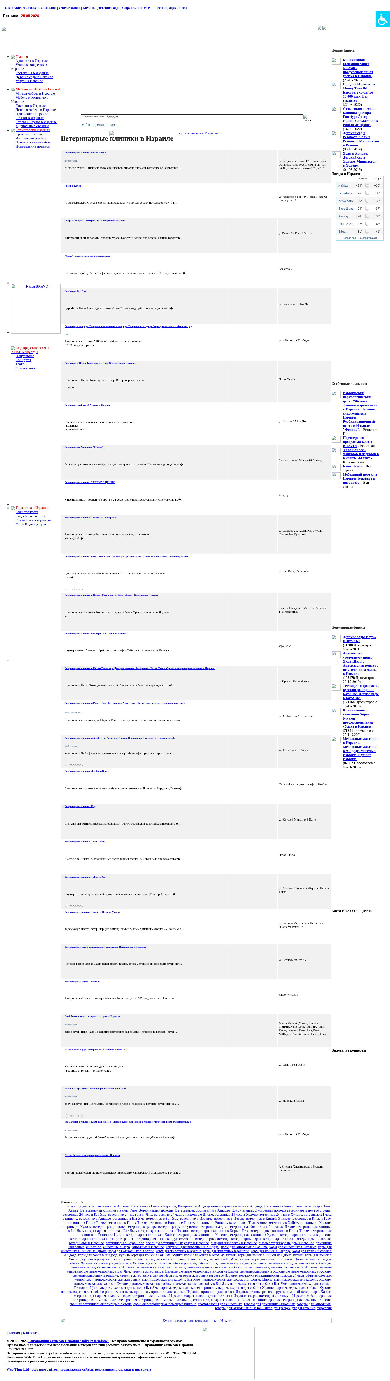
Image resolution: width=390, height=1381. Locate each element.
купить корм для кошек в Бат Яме (145, 1255)
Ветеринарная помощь (156, 1210)
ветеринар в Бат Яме (128, 1218)
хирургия (324, 1308)
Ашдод (343, 216)
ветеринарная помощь (212, 1239)
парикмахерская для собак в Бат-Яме (258, 1283)
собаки (312, 1296)
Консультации (242, 1210)
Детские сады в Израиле (34, 77)
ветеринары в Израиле (86, 1243)
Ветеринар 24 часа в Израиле (153, 1206)
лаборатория (207, 1263)
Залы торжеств (27, 512)
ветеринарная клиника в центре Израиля (101, 1239)
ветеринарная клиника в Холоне (201, 1235)
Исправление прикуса (33, 146)
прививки (141, 1292)
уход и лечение (303, 1308)
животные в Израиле (148, 1247)
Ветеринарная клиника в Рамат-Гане (108, 1210)
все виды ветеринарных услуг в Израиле (177, 1243)
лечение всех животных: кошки (160, 1267)
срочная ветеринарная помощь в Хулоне (101, 1304)
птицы (255, 1292)
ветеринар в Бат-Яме (162, 1218)
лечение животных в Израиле (155, 1271)
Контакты (31, 1333)
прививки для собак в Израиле (224, 1292)
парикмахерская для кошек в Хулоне (100, 1283)
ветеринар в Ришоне (211, 1222)
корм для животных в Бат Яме (244, 1247)
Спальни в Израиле (31, 106)
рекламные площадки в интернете (123, 1369)
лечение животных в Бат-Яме (107, 1271)
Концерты (23, 360)
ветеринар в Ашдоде (95, 1218)
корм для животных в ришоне (226, 1251)
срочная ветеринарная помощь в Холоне (299, 1300)
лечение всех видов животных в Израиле (102, 1267)
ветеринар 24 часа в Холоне (236, 1214)
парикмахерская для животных (116, 1279)
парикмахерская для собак (150, 1283)
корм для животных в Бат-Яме (292, 1247)
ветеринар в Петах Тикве (86, 1222)
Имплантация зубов (31, 138)
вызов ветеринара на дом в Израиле (286, 1243)
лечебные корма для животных (242, 1263)
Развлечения (25, 368)
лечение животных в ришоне (95, 1275)
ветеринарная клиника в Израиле (163, 1231)
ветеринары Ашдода (279, 1239)
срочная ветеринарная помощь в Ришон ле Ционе (228, 1300)
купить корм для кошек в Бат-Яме (198, 1255)
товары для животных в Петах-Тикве (243, 1308)
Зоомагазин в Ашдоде (213, 1210)
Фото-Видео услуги (31, 524)
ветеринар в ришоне (109, 1227)
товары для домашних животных (269, 1304)
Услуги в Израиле (29, 81)
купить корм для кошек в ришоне (160, 1259)
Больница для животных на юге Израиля (97, 1206)
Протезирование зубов (33, 142)
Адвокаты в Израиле (32, 61)
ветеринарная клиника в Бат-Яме (110, 1231)
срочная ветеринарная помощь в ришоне (164, 1304)
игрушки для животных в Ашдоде (192, 1247)
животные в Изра (116, 1247)
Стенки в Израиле (30, 118)
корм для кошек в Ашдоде (271, 1251)
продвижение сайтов (76, 1369)
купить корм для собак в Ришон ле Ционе (272, 1259)
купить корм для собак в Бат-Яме (212, 1259)
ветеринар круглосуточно (178, 1227)
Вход (183, 8)
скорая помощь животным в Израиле (276, 1296)
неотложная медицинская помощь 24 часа (271, 1275)
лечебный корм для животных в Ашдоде (299, 1263)
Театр (20, 364)
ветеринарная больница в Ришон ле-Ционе (261, 1227)
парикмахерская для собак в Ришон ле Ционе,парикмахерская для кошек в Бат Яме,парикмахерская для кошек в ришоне (203, 1286)
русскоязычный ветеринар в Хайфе (303, 1292)
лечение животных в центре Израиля (148, 1275)
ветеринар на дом (213, 1227)
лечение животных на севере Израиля (208, 1275)
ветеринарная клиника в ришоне (305, 1235)
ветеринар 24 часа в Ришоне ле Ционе (183, 1214)
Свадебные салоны (30, 516)
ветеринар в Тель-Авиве (248, 1222)
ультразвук (282, 1308)
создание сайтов (45, 1369)
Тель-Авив (345, 193)
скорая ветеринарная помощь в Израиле (151, 1296)
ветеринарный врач (246, 1239)
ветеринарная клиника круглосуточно (164, 1239)
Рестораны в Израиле (32, 73)
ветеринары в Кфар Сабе (125, 1243)
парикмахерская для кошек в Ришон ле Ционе (237, 1279)
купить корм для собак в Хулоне (119, 1263)
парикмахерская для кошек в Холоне (302, 1279)
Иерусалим (346, 201)
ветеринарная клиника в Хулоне (253, 1235)
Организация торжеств (33, 520)
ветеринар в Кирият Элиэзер (268, 1218)
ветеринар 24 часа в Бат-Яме (130, 1214)
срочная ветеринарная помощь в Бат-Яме (156, 1300)
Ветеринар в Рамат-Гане (283, 1206)
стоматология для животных (220, 1304)
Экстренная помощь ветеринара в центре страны (293, 1210)
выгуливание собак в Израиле (234, 1243)
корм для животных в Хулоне (178, 1251)
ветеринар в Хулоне (76, 1227)
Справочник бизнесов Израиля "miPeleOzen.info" (68, 1341)
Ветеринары (184, 1210)
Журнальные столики (32, 126)
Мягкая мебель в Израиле (35, 93)
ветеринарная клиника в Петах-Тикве (279, 1231)
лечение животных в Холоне (262, 1271)
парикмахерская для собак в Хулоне (303, 1288)
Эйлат (342, 231)
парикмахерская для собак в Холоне (246, 1288)
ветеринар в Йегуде (229, 1218)
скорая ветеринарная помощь (96, 1296)
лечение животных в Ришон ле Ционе (208, 1271)
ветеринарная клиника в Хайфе (150, 1235)
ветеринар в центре (141, 1227)
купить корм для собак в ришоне (171, 1263)
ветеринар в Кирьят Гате (311, 1218)
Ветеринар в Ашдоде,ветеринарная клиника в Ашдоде (220, 1206)
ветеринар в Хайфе (283, 1222)
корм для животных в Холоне (131, 1251)
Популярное (25, 356)
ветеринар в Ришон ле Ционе (171, 1222)
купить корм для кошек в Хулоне (107, 1259)
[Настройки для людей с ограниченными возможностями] (383, 19)
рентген (268, 1292)
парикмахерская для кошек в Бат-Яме (171, 1279)
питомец (125, 1292)
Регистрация (166, 8)
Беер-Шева (345, 208)
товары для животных (314, 1304)
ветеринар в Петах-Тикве (127, 1222)
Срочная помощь (29, 134)
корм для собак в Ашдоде (97, 1255)
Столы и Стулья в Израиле (36, 122)
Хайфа (343, 185)
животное (93, 1247)
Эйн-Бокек (345, 224)
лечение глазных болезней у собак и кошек (220, 1267)
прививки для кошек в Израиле (175, 1292)
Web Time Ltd (18, 1369)
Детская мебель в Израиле (36, 110)
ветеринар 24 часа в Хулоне (280, 1214)
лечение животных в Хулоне (308, 1271)
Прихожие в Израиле (32, 114)
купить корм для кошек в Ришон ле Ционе (258, 1255)
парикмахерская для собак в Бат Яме (200, 1283)
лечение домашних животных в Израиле (286, 1267)
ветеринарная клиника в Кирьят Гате (219, 1231)
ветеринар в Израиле (196, 1218)
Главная (13, 1333)
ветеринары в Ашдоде (313, 1239)
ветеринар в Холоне (315, 1222)
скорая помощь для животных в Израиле (215, 1296)
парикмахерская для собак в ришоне (89, 1292)
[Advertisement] (140, 28)
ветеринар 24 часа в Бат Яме (84, 1214)
